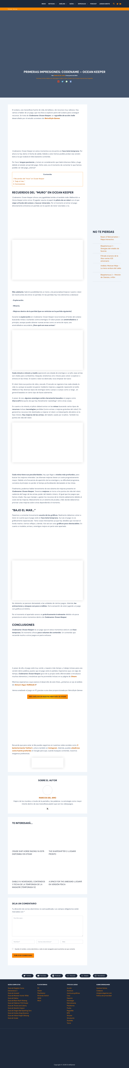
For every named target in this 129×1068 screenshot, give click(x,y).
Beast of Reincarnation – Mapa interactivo (110, 238)
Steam (73, 676)
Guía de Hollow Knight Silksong (18, 1016)
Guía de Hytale (13, 1018)
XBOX (39, 998)
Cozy (68, 996)
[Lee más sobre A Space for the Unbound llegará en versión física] (66, 869)
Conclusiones (19, 184)
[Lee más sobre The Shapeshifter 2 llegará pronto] (66, 838)
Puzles (69, 1008)
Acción (43, 78)
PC (38, 988)
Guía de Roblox (13, 998)
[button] (55, 4)
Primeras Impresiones (81, 78)
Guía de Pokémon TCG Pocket (18, 1003)
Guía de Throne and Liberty (17, 1006)
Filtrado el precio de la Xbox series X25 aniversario (109, 258)
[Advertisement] (64, 87)
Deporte (70, 998)
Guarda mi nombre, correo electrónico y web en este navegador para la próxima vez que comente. (45, 949)
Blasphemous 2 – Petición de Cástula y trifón (111, 276)
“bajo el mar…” (19, 181)
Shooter (69, 1016)
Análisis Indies (63, 78)
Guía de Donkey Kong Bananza (18, 1013)
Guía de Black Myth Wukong (17, 1001)
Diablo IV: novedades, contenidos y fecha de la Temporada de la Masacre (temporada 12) (28, 884)
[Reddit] (58, 81)
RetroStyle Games (52, 118)
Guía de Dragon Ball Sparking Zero (19, 1011)
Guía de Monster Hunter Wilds (18, 996)
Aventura (70, 991)
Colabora (99, 991)
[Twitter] (117, 4)
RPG (68, 1013)
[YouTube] (120, 4)
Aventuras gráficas (73, 993)
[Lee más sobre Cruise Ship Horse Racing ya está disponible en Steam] (29, 838)
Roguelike (90, 78)
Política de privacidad (104, 996)
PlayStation (41, 993)
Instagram (52, 748)
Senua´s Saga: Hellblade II (25, 685)
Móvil (39, 1001)
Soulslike (70, 1021)
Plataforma (71, 78)
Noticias (15, 9)
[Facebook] (71, 81)
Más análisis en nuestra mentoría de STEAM (47, 697)
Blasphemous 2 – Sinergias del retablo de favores (110, 248)
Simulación (70, 1018)
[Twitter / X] (47, 808)
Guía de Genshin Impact (16, 1008)
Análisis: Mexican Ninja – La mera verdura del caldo (111, 267)
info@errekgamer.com (104, 993)
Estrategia (70, 1001)
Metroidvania (71, 1003)
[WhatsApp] (67, 81)
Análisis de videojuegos (52, 78)
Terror (69, 1023)
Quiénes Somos (101, 988)
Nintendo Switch (43, 996)
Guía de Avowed (13, 993)
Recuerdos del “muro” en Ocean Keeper (28, 179)
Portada (10, 9)
